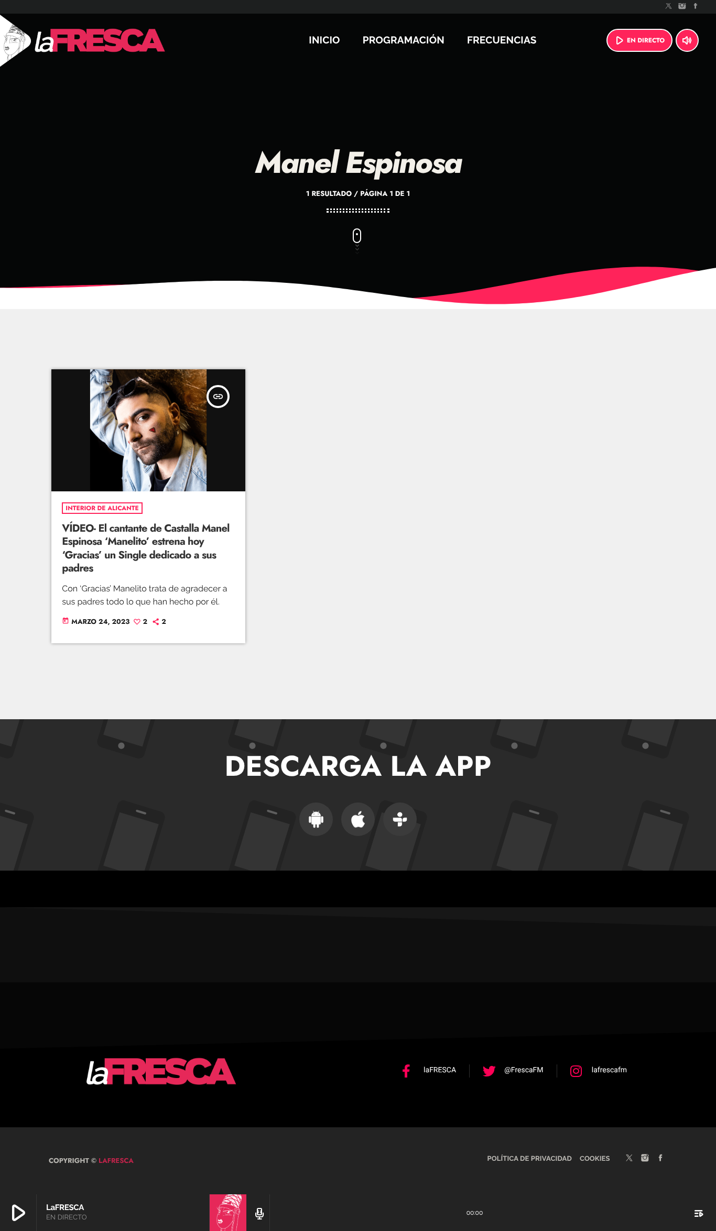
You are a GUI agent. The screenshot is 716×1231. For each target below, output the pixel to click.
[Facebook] (695, 6)
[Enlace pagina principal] (128, 40)
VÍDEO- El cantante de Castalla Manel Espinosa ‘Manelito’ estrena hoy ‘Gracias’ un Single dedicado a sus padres (145, 548)
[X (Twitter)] (669, 6)
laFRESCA (115, 1161)
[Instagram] (682, 6)
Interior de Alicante (102, 508)
